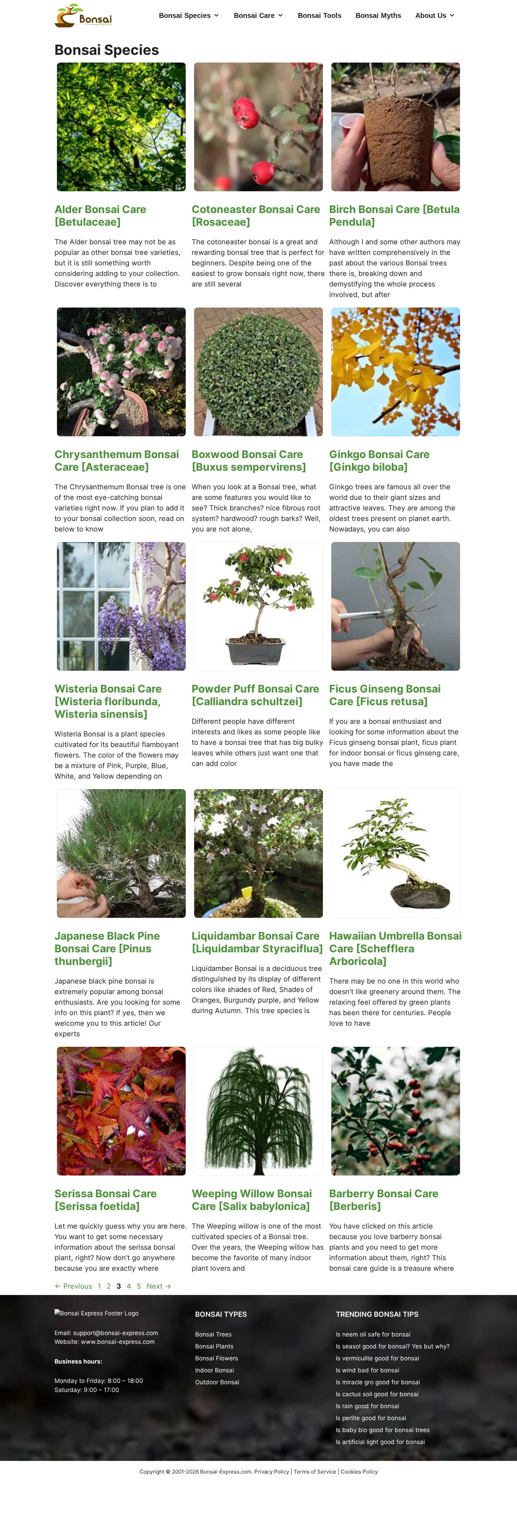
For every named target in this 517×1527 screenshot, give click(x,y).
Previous (73, 1286)
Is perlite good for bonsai (371, 1418)
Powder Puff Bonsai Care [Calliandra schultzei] (255, 695)
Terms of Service (315, 1471)
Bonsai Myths (378, 15)
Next (159, 1286)
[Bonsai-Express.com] (83, 15)
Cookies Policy (359, 1471)
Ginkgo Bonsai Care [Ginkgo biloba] (379, 460)
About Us (430, 15)
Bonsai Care (254, 15)
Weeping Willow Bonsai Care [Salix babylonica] (252, 1199)
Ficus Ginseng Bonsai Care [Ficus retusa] (385, 695)
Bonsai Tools (320, 15)
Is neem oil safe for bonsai (373, 1334)
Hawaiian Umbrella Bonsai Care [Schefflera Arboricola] (395, 948)
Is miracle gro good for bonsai (378, 1382)
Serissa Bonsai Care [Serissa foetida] (106, 1199)
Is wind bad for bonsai (367, 1370)
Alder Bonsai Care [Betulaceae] (100, 215)
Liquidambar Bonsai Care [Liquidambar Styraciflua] (257, 942)
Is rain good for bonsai (367, 1406)
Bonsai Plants (214, 1346)
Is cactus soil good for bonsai (377, 1394)
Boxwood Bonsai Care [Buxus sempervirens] (249, 460)
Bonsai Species (185, 15)
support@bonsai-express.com (115, 1332)
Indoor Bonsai (214, 1370)
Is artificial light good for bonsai (380, 1441)
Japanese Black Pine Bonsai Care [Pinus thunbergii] (107, 948)
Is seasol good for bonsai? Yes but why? (393, 1346)
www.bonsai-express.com (118, 1341)
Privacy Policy (271, 1471)
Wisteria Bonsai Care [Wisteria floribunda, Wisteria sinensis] (108, 701)
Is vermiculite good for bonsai (377, 1358)
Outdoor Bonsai (217, 1382)
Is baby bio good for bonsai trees (383, 1429)
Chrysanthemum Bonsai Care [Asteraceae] (117, 460)
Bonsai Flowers (216, 1358)
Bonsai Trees (213, 1334)
